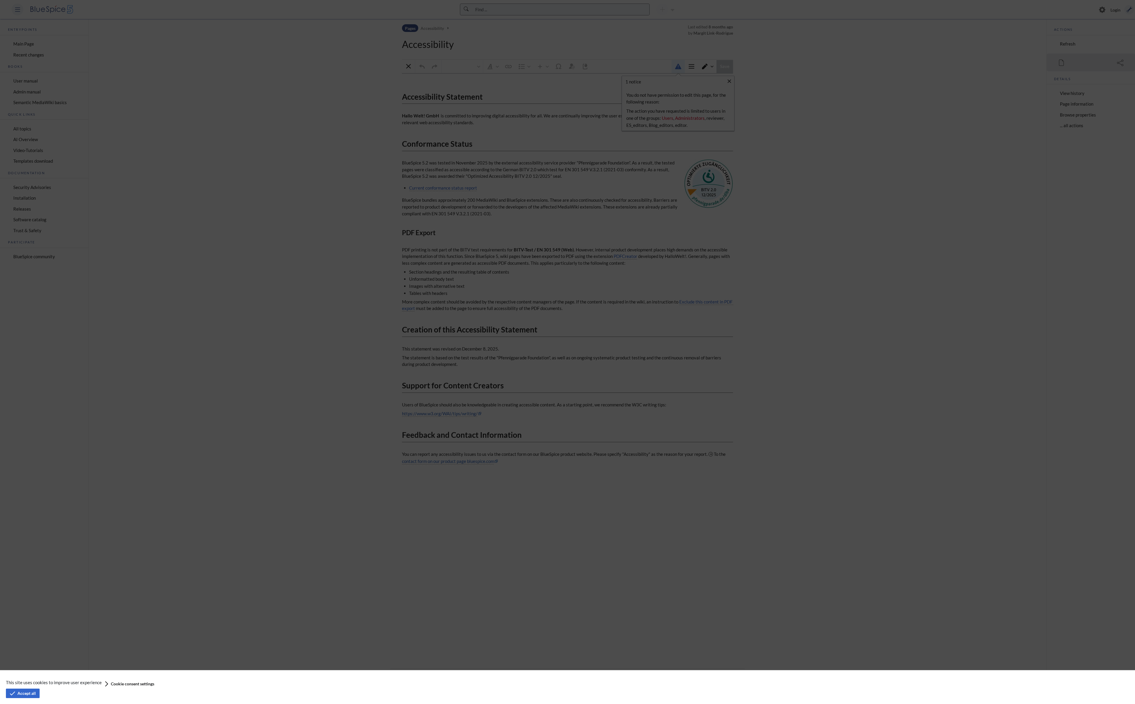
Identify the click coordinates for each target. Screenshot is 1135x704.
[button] (129, 684)
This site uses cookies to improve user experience (54, 682)
